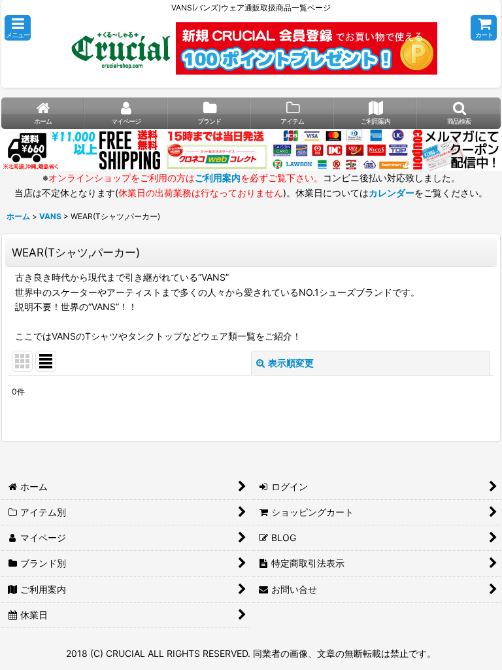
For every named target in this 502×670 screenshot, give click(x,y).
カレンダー (391, 192)
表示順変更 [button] (291, 362)
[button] (18, 28)
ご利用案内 (218, 177)
